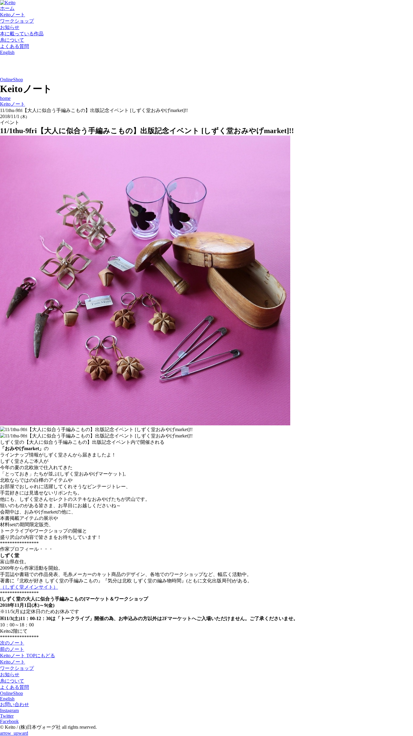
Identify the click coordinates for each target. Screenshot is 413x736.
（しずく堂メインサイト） (29, 587)
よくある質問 (14, 46)
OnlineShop (11, 79)
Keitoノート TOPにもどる (27, 655)
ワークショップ (17, 21)
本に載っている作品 (22, 33)
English (7, 52)
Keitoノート (12, 14)
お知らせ (9, 27)
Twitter (7, 715)
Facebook (9, 721)
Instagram (9, 710)
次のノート (12, 642)
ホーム (7, 8)
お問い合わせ (14, 704)
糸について (12, 40)
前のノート (12, 649)
